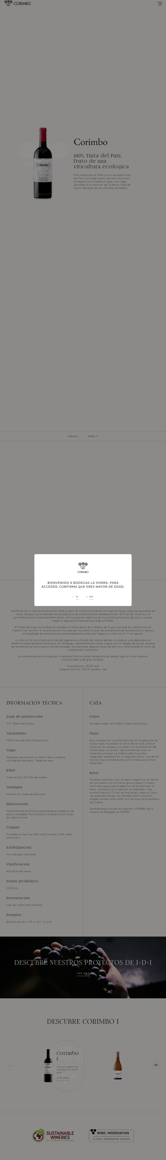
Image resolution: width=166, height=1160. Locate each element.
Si (77, 596)
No (91, 596)
